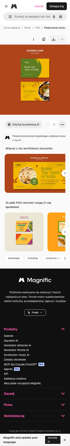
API (6, 373)
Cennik (39, 6)
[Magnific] (35, 281)
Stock (27, 27)
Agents (11, 369)
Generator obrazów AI (17, 345)
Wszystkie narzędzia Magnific (22, 383)
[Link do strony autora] (7, 138)
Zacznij (9, 393)
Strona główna (12, 27)
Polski (35, 312)
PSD (37, 27)
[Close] (65, 440)
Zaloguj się (57, 6)
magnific (17, 140)
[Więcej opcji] (33, 39)
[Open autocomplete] (8, 16)
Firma (8, 405)
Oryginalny (26, 52)
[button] (35, 312)
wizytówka (14, 258)
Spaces (8, 336)
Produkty (10, 329)
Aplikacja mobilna (15, 378)
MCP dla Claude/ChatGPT (24, 364)
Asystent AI (11, 340)
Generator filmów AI (16, 350)
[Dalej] (54, 124)
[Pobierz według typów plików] (62, 39)
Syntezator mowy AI (16, 355)
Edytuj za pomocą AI (25, 124)
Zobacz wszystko (40, 148)
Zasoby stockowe (15, 359)
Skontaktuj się (14, 416)
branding (33, 258)
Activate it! (52, 439)
